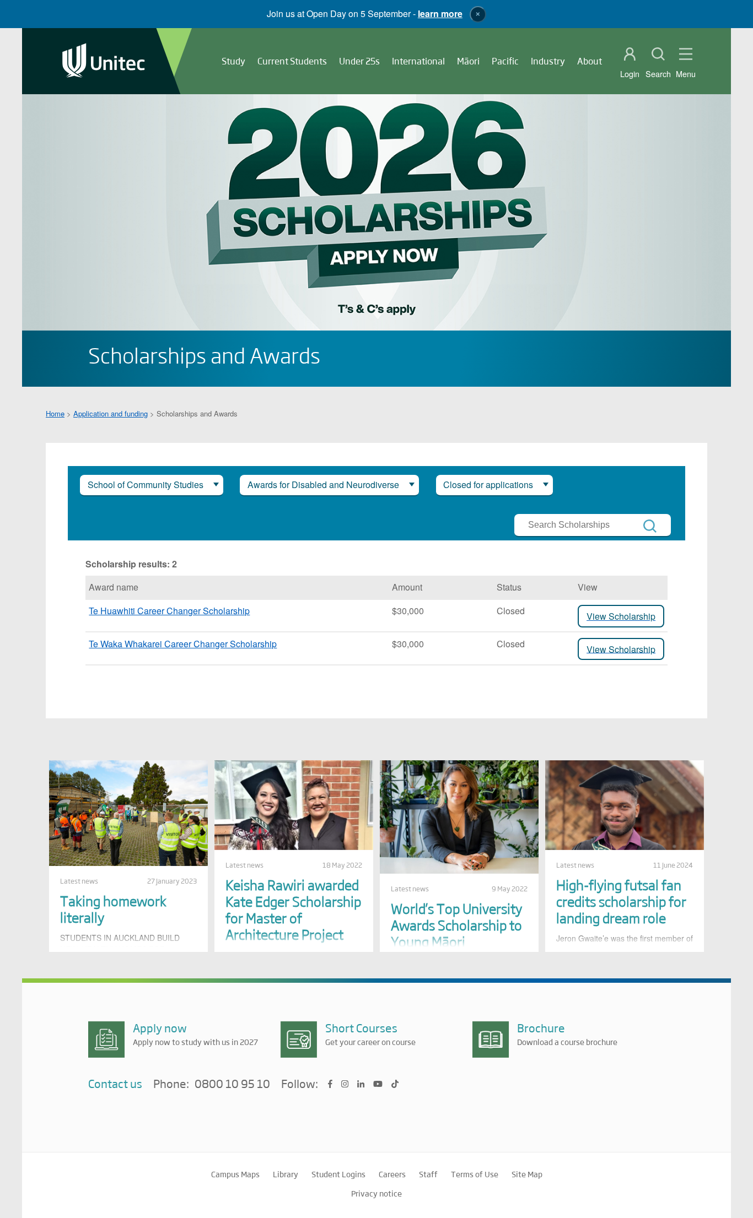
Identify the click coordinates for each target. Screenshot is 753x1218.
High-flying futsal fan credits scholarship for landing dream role (621, 901)
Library (285, 1173)
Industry (548, 61)
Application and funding (110, 413)
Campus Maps (235, 1173)
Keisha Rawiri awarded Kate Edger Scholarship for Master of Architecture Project (293, 909)
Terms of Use (474, 1173)
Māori (468, 61)
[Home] (104, 61)
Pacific (505, 61)
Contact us (115, 1083)
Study (233, 61)
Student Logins (338, 1173)
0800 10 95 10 (232, 1084)
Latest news (79, 881)
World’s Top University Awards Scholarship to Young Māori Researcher (456, 932)
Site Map (527, 1173)
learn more (440, 13)
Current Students (292, 61)
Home (55, 413)
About (589, 61)
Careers (392, 1173)
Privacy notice (376, 1193)
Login (629, 73)
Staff (428, 1173)
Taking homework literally (113, 909)
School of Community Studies (145, 484)
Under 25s (359, 61)
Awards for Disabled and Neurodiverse (323, 484)
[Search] (650, 526)
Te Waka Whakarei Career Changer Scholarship (183, 643)
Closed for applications (488, 484)
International (418, 61)
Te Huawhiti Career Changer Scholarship (169, 610)
